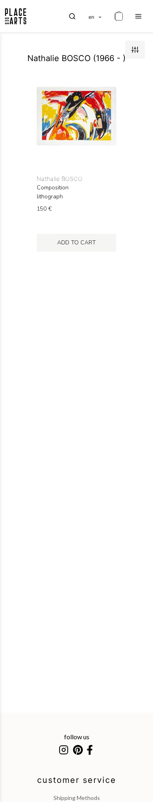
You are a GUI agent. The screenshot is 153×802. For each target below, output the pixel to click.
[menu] (138, 16)
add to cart (76, 242)
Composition (53, 188)
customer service (76, 780)
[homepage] (16, 16)
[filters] (135, 50)
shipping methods (76, 797)
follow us (76, 736)
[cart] (119, 16)
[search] (72, 16)
